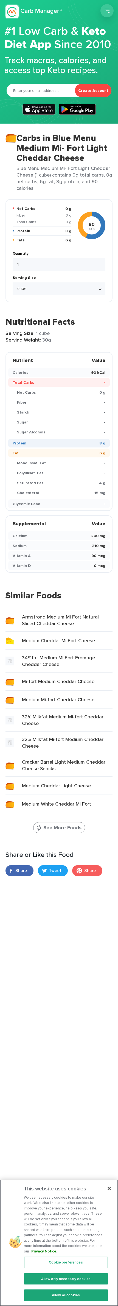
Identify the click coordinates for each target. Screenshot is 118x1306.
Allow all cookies (66, 1295)
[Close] (109, 1188)
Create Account (93, 90)
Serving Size (24, 277)
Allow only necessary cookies (66, 1278)
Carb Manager (33, 11)
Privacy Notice (43, 1251)
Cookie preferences (66, 1262)
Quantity (21, 253)
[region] (59, 1243)
